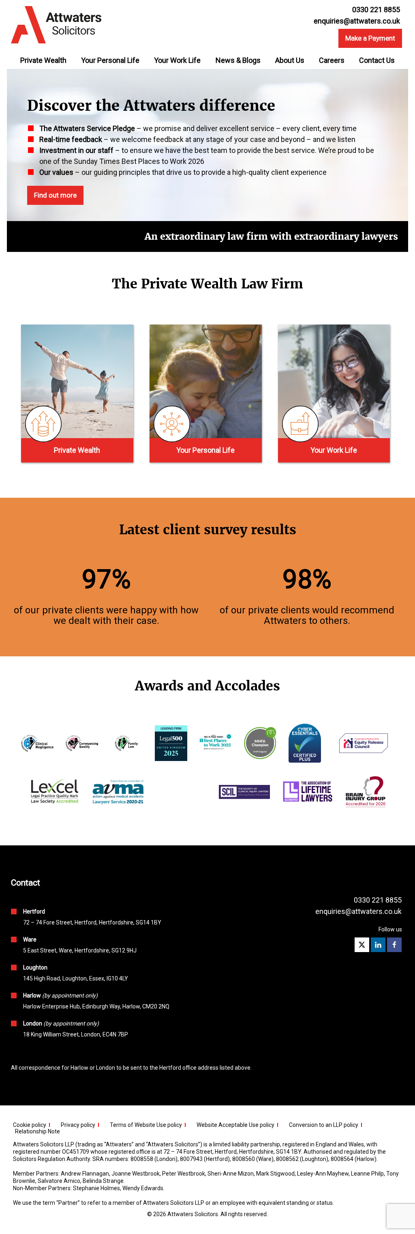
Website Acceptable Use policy (235, 1125)
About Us (289, 60)
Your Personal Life (110, 60)
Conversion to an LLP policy (323, 1125)
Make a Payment (370, 38)
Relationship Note (37, 1131)
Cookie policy (29, 1125)
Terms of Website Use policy (146, 1125)
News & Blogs (238, 60)
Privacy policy (78, 1125)
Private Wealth (43, 60)
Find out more (55, 195)
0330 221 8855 (378, 900)
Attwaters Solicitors (192, 1214)
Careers (331, 60)
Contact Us (377, 60)
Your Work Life (177, 60)
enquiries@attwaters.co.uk (357, 21)
